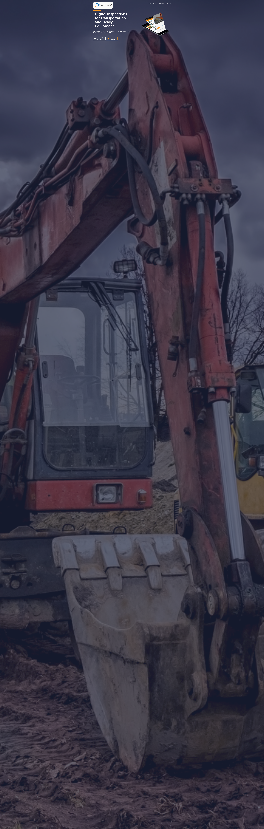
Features (155, 3)
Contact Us (169, 3)
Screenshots (162, 3)
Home (149, 3)
